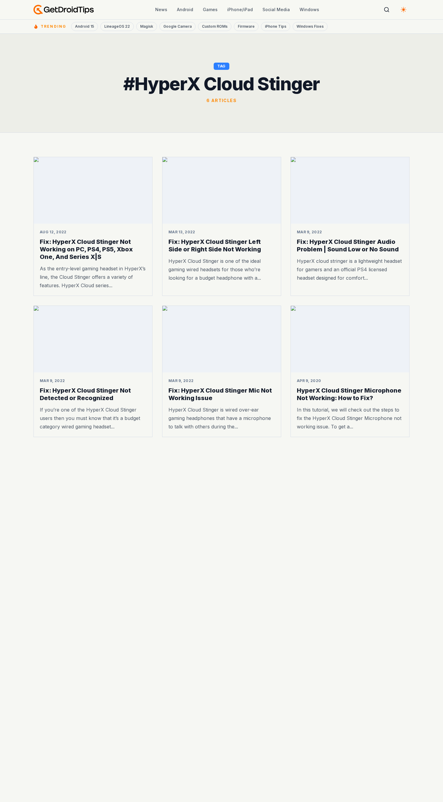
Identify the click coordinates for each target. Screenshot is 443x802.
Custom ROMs (215, 26)
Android (185, 9)
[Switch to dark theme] (403, 10)
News (161, 9)
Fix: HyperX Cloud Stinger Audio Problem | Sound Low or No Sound (348, 245)
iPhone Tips (275, 26)
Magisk (146, 26)
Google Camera (177, 26)
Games (210, 9)
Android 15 (84, 26)
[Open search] (387, 10)
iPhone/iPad (240, 9)
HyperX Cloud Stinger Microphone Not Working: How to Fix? (349, 394)
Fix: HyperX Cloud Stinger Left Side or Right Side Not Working (214, 245)
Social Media (276, 9)
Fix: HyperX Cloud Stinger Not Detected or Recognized (85, 394)
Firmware (246, 26)
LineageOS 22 (117, 26)
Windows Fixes (310, 26)
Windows (309, 9)
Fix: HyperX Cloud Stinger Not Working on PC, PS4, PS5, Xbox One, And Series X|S (86, 249)
